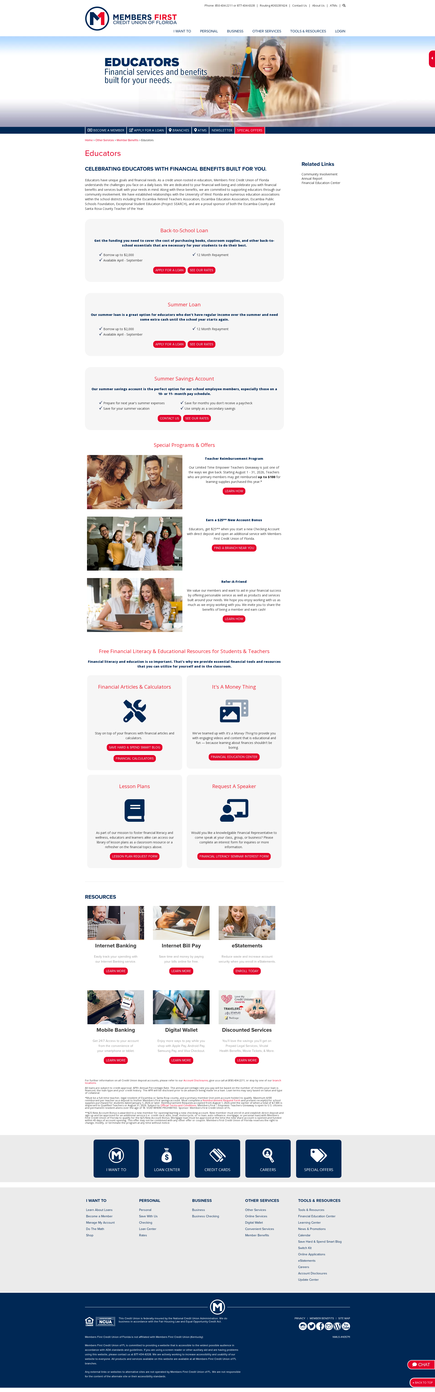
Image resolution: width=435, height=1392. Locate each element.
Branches (180, 130)
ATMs (333, 5)
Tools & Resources (311, 1210)
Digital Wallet (254, 1223)
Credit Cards (217, 1169)
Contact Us (299, 5)
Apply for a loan (169, 270)
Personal (145, 1210)
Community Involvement (320, 174)
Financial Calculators (135, 758)
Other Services (104, 140)
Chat (423, 1364)
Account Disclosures (196, 1080)
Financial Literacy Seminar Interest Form (234, 856)
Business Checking (205, 1216)
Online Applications (311, 1254)
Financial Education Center (234, 757)
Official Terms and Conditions (178, 1105)
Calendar (304, 1235)
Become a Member (99, 1216)
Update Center (308, 1280)
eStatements (307, 1261)
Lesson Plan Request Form (134, 856)
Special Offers (249, 130)
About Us (318, 5)
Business (198, 1210)
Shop (89, 1235)
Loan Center (167, 1169)
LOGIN (340, 31)
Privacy (300, 1318)
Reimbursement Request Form (221, 1100)
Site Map (344, 1318)
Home (89, 140)
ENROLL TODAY (247, 971)
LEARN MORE (116, 971)
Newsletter (222, 130)
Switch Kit (305, 1248)
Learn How (234, 491)
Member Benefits (127, 140)
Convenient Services (259, 1229)
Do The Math (95, 1229)
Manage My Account (100, 1223)
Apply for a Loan (148, 130)
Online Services (256, 1216)
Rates (143, 1235)
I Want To (116, 1169)
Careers (268, 1169)
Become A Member (108, 130)
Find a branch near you (234, 548)
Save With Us (148, 1216)
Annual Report (312, 178)
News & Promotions (312, 1229)
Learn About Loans (99, 1210)
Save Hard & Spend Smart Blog (134, 747)
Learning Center (309, 1223)
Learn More (116, 1060)
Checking (145, 1223)
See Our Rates (201, 270)
